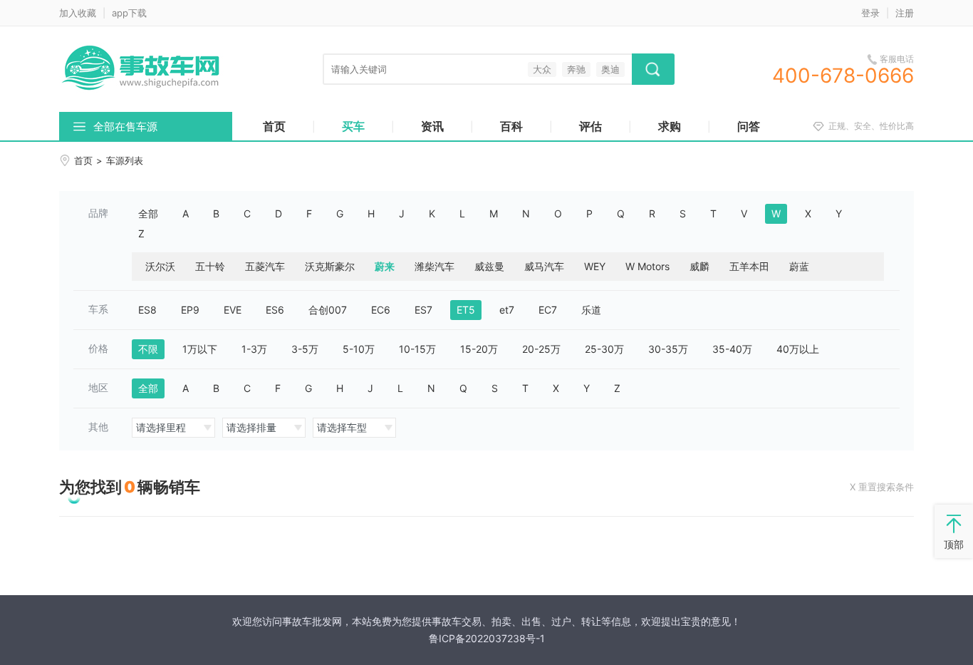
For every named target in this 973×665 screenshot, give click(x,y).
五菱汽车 (265, 266)
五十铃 (210, 266)
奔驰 (576, 69)
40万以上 (797, 349)
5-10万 (359, 349)
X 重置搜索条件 (882, 487)
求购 (669, 126)
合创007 (327, 310)
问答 (748, 126)
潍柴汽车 (434, 266)
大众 (542, 69)
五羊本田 (749, 266)
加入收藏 (77, 13)
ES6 (275, 310)
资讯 (432, 126)
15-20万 (479, 349)
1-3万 (254, 349)
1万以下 (199, 349)
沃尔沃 (160, 266)
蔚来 (385, 266)
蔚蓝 (799, 266)
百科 (511, 126)
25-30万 (604, 349)
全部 (148, 213)
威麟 (699, 266)
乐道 (591, 310)
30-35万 (668, 349)
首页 (274, 126)
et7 (506, 310)
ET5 (466, 310)
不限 (148, 349)
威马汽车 (544, 266)
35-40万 (732, 349)
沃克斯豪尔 (330, 266)
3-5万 (304, 349)
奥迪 (610, 69)
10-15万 (417, 349)
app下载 (129, 13)
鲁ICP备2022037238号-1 (487, 638)
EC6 (380, 310)
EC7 (547, 310)
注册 (904, 13)
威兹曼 (489, 266)
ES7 (423, 310)
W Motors (647, 266)
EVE (232, 310)
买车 (353, 126)
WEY (594, 266)
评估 (590, 126)
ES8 (147, 310)
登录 (870, 13)
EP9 (190, 310)
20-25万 (541, 349)
